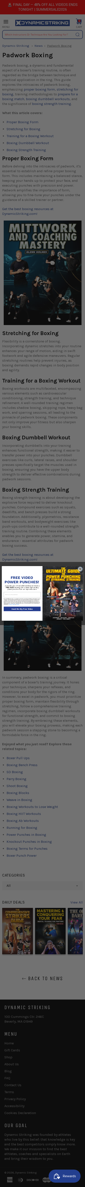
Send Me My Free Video (22, 609)
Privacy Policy (12, 604)
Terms (17, 604)
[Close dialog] (80, 569)
